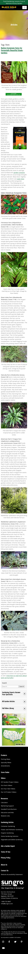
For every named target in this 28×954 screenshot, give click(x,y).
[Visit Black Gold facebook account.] (9, 941)
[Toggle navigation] (24, 7)
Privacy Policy (5, 857)
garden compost (19, 173)
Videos (3, 778)
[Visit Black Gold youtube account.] (3, 948)
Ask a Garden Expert (8, 846)
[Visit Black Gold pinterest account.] (22, 941)
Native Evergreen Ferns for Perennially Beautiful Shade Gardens (12, 50)
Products (4, 755)
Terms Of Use (5, 852)
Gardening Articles (7, 822)
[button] (14, 694)
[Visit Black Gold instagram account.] (3, 941)
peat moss (20, 179)
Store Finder (5, 772)
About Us (4, 865)
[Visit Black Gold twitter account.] (15, 941)
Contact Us (4, 870)
